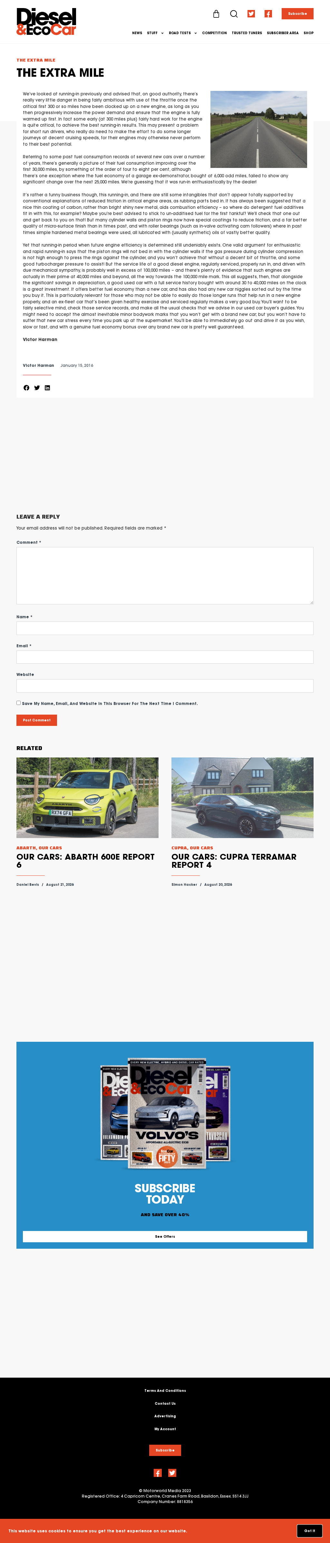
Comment (28, 542)
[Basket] (216, 14)
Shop (309, 33)
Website (25, 674)
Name (24, 616)
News (137, 33)
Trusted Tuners (247, 33)
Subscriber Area (283, 33)
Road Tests (180, 33)
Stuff (152, 33)
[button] (26, 388)
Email (24, 645)
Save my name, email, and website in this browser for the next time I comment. (110, 703)
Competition (214, 33)
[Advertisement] (165, 456)
